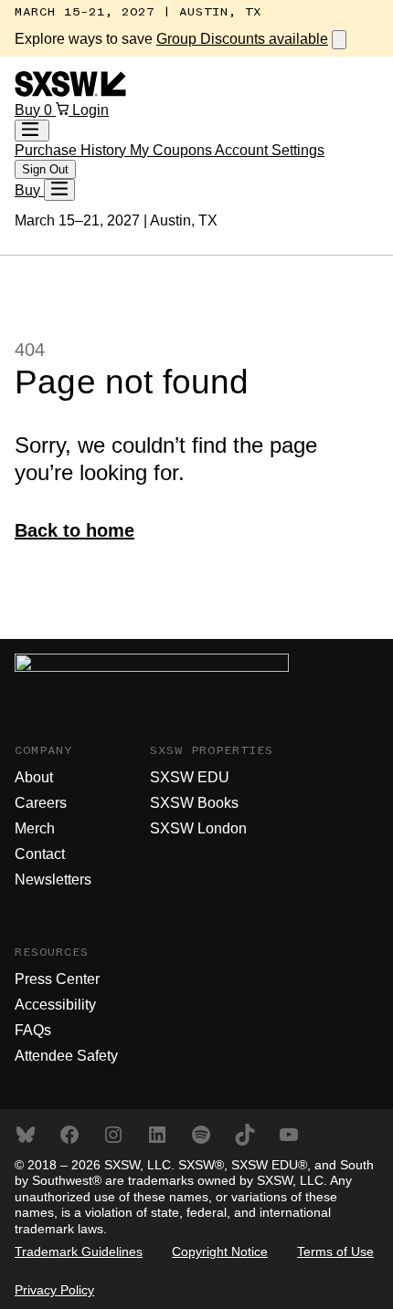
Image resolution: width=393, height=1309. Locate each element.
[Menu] (59, 190)
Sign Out (45, 169)
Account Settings (269, 150)
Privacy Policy (54, 1290)
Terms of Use (335, 1251)
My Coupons (172, 150)
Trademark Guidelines (79, 1251)
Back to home (74, 530)
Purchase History (72, 150)
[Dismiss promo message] (339, 39)
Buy (29, 110)
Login (90, 110)
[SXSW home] (70, 91)
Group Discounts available (242, 39)
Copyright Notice (220, 1251)
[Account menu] (32, 130)
